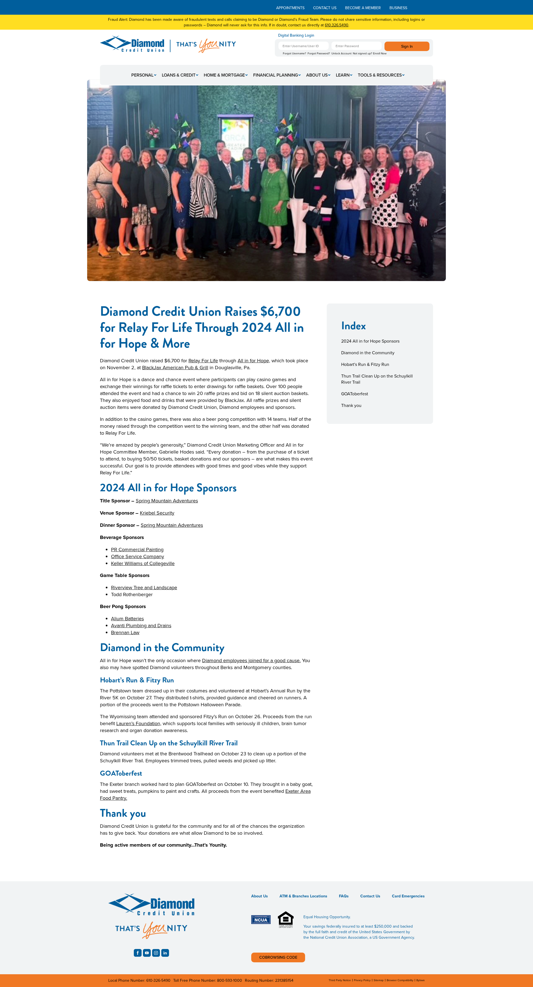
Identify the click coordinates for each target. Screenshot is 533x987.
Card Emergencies (408, 896)
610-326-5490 (158, 980)
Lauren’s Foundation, (138, 723)
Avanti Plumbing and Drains (141, 625)
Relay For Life (203, 360)
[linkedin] (165, 953)
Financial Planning (275, 75)
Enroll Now (379, 53)
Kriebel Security (157, 512)
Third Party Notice (340, 980)
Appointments (290, 8)
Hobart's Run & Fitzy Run (365, 364)
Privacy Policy (362, 980)
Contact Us (324, 8)
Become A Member (363, 8)
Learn (343, 75)
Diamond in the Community (367, 353)
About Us (317, 75)
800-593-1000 (229, 980)
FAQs (344, 896)
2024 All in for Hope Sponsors (370, 341)
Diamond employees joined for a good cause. (251, 660)
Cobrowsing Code (278, 957)
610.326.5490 (336, 25)
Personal (142, 75)
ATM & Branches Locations (303, 896)
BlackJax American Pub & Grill (175, 367)
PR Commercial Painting (137, 549)
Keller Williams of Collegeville (143, 563)
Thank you (351, 405)
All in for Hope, (254, 360)
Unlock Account (341, 53)
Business (398, 8)
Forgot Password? (319, 53)
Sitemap (379, 980)
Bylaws (420, 980)
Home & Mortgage (224, 75)
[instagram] (156, 953)
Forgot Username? (294, 53)
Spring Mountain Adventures (167, 500)
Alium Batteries (127, 618)
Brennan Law (125, 632)
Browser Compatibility (400, 980)
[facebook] (138, 953)
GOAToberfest (354, 394)
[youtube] (147, 953)
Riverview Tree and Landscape (144, 587)
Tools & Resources (380, 75)
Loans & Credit (178, 75)
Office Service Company (137, 556)
